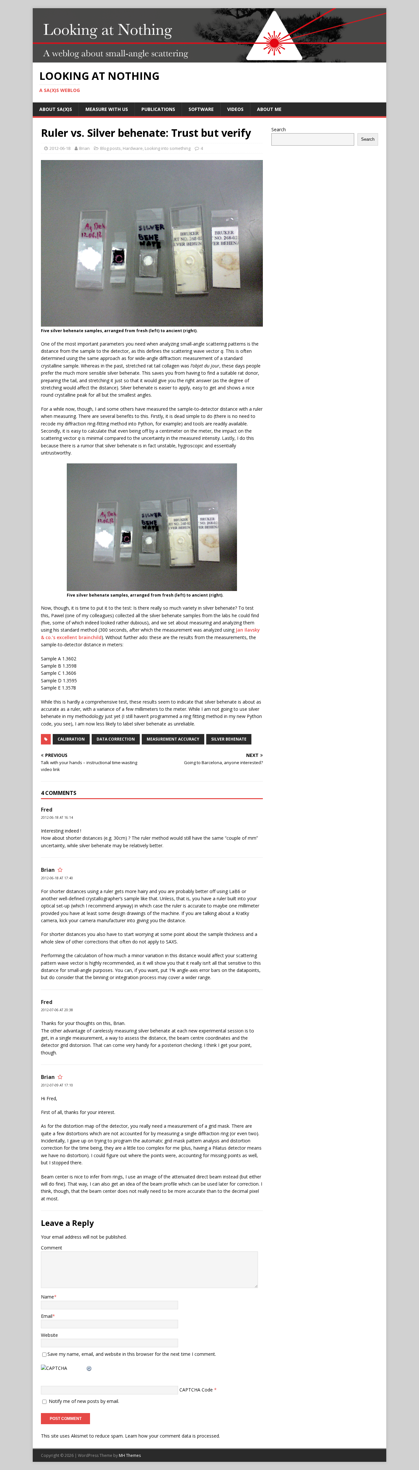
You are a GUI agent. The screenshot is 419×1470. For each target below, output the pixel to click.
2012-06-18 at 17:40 (57, 878)
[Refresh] (89, 1368)
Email (46, 1316)
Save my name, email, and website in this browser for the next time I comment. (131, 1354)
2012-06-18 (59, 148)
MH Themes (130, 1455)
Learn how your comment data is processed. (172, 1436)
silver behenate (228, 739)
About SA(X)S (55, 109)
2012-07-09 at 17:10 (57, 1085)
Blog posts (110, 148)
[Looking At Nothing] (209, 59)
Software (201, 109)
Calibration (71, 739)
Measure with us (106, 109)
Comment (51, 1248)
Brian (84, 148)
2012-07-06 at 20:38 (57, 1010)
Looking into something (168, 148)
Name (47, 1297)
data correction (116, 739)
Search (278, 129)
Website (49, 1335)
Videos (235, 109)
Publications (158, 109)
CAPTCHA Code (196, 1390)
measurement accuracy (173, 739)
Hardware (133, 148)
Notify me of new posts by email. (84, 1401)
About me (269, 109)
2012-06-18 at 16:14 (57, 817)
